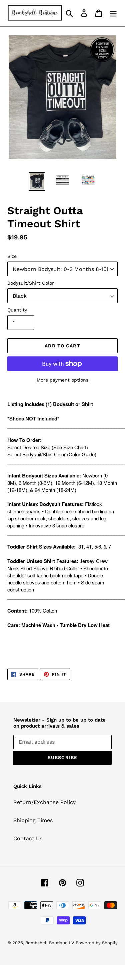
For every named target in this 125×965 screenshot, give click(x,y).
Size (12, 256)
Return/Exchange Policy (44, 802)
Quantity (17, 310)
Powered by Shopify (97, 942)
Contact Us (27, 838)
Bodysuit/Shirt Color (30, 283)
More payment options (62, 380)
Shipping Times (33, 820)
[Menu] (113, 13)
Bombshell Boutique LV (49, 942)
